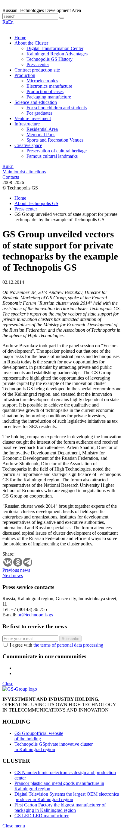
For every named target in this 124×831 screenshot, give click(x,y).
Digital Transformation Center (54, 48)
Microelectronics (42, 80)
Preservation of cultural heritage (56, 150)
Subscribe (70, 638)
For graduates (39, 113)
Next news (12, 575)
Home (20, 37)
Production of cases (45, 91)
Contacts (10, 177)
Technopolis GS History (49, 59)
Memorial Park (40, 134)
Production (24, 75)
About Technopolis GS (36, 203)
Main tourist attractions (24, 171)
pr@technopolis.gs (35, 614)
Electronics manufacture (49, 86)
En (11, 22)
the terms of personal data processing (68, 644)
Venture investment (32, 118)
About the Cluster (31, 43)
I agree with (56, 644)
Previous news (16, 570)
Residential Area (42, 129)
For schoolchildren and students (56, 107)
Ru (5, 22)
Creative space (28, 145)
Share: (8, 553)
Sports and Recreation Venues (54, 139)
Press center (37, 64)
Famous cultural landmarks (52, 156)
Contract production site (37, 69)
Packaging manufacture (48, 96)
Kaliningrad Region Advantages (57, 53)
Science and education (35, 102)
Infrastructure (27, 123)
